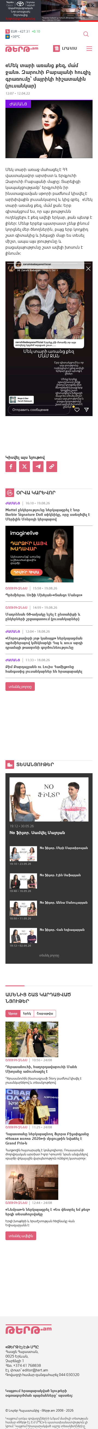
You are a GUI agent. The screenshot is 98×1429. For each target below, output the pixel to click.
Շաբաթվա (45, 1013)
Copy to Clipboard (51, 466)
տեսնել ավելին (21, 1236)
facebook (10, 466)
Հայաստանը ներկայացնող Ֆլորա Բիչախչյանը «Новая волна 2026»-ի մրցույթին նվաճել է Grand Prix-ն (47, 1138)
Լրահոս (69, 48)
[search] (86, 33)
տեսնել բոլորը (20, 686)
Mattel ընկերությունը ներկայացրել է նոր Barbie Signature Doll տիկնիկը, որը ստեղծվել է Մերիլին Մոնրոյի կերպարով (47, 514)
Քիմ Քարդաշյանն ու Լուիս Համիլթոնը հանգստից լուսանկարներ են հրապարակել (43, 668)
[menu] (89, 48)
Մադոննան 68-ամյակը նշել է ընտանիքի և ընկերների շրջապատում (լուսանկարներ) (43, 616)
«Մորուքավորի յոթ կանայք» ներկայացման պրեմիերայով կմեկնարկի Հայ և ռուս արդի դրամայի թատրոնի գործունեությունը (44, 643)
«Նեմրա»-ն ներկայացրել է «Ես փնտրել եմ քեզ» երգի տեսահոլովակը (47, 1211)
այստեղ (65, 1395)
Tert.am (21, 48)
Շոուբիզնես (16, 588)
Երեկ (27, 1013)
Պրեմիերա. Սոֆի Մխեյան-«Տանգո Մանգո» (43, 595)
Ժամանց (18, 104)
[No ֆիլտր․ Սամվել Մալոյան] (49, 799)
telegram (38, 466)
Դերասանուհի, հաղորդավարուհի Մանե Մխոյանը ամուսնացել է (41, 1069)
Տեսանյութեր (35, 764)
